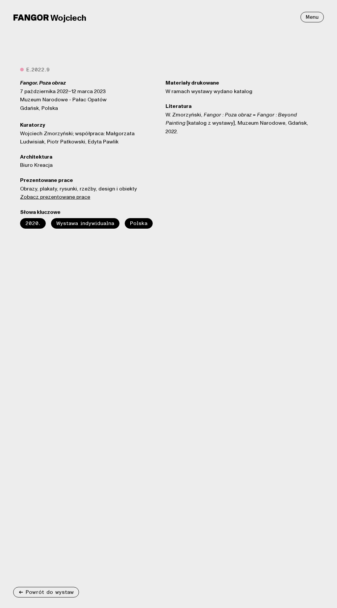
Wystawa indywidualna (85, 223)
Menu (312, 17)
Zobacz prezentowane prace (55, 197)
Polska (138, 223)
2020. (32, 223)
